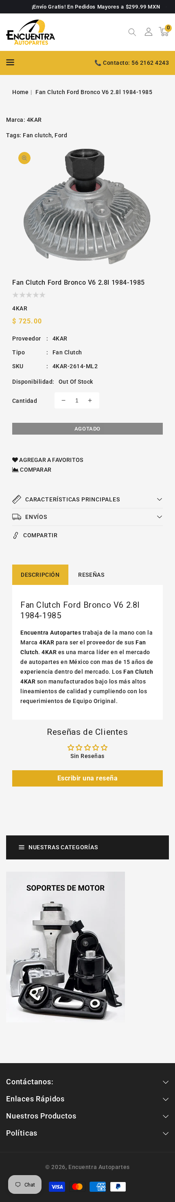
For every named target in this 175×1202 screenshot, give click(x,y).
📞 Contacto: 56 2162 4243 (131, 62)
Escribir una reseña (87, 778)
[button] (132, 33)
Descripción (40, 574)
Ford (61, 135)
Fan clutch (37, 135)
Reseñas (91, 574)
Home (20, 92)
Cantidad (24, 401)
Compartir (40, 535)
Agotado (87, 429)
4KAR (34, 119)
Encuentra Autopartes (99, 1167)
